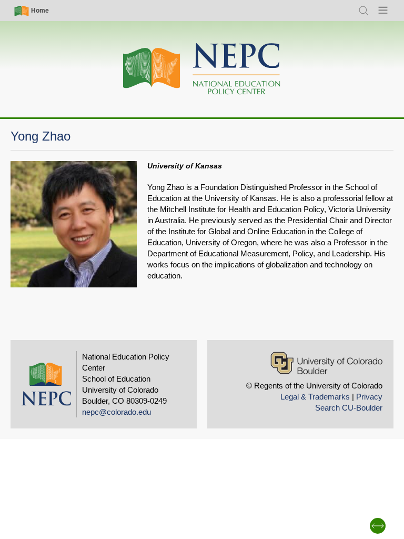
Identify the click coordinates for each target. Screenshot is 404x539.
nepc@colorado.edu (116, 411)
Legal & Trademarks (315, 396)
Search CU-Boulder (348, 407)
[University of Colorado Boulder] (326, 363)
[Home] (202, 69)
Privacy (369, 396)
